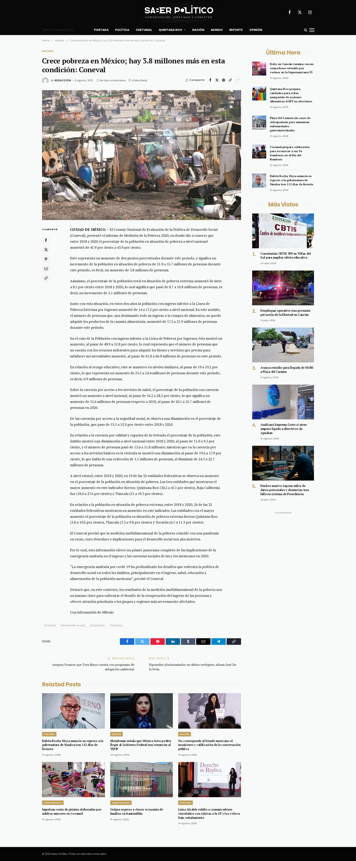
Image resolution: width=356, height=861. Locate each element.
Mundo (217, 30)
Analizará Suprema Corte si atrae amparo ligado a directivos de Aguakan (283, 429)
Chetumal (144, 30)
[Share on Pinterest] (223, 80)
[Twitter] (46, 250)
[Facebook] (46, 240)
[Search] (305, 30)
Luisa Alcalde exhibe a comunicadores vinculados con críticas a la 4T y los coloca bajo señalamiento (209, 813)
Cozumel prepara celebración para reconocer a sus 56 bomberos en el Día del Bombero (289, 153)
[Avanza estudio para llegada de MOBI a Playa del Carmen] (283, 345)
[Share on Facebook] (210, 80)
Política (122, 30)
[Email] (46, 269)
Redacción (63, 80)
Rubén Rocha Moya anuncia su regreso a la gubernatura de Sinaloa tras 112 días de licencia (72, 745)
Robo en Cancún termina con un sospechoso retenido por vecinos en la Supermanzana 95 (292, 68)
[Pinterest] (46, 259)
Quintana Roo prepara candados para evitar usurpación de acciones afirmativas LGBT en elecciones (291, 95)
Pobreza (116, 625)
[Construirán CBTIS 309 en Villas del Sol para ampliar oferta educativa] (283, 231)
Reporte (236, 30)
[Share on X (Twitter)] (217, 80)
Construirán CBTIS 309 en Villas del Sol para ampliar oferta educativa (285, 256)
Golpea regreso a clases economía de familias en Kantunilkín (136, 811)
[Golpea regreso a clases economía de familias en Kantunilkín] (141, 779)
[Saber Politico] (178, 12)
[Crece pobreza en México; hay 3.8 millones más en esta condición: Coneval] (141, 155)
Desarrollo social (73, 625)
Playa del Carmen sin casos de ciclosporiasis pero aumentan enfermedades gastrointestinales (290, 124)
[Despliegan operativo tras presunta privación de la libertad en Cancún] (283, 288)
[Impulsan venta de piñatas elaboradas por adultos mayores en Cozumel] (73, 779)
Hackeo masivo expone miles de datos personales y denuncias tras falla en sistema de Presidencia (284, 490)
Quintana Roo (170, 30)
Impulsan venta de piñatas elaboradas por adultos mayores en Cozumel (71, 811)
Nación (198, 30)
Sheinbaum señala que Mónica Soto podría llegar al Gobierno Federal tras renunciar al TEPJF (140, 745)
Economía (97, 625)
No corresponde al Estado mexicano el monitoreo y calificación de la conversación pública (209, 745)
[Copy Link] (230, 80)
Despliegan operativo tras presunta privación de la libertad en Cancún (285, 313)
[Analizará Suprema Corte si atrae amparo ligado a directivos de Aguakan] (283, 402)
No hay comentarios (113, 80)
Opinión (255, 30)
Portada (101, 30)
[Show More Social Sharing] (238, 80)
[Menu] (312, 30)
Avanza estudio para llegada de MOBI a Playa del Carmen (286, 370)
